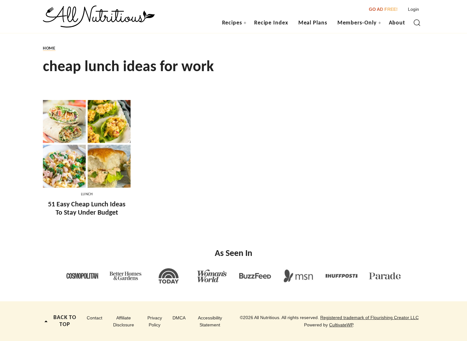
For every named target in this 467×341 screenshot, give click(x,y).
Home (49, 48)
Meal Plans (312, 23)
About (397, 23)
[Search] (417, 23)
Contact (94, 317)
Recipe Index (271, 23)
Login (413, 9)
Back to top (64, 321)
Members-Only (357, 23)
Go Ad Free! (383, 9)
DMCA (179, 317)
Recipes (232, 23)
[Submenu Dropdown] (245, 23)
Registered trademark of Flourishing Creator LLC (369, 317)
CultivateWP (341, 324)
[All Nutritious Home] (99, 16)
